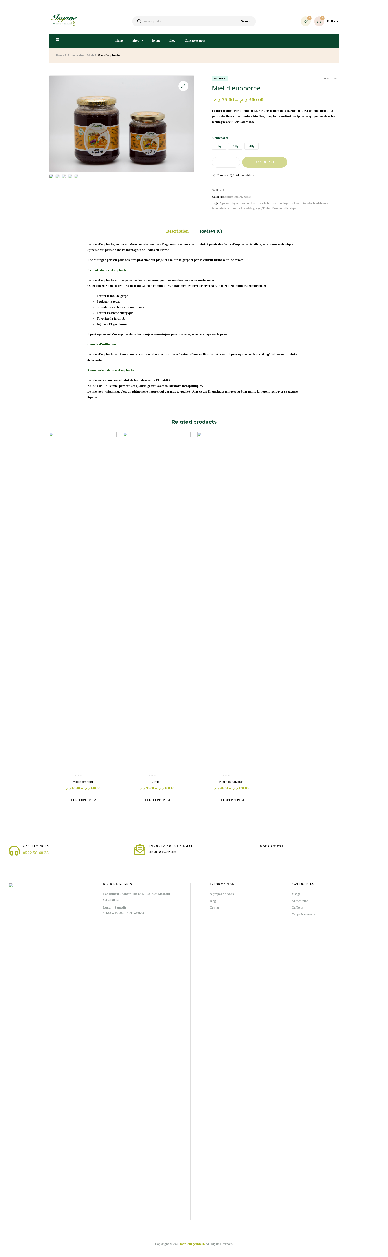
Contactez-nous (195, 40)
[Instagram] (270, 852)
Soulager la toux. (289, 203)
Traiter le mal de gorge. (246, 208)
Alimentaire (75, 55)
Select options (81, 800)
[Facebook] (262, 852)
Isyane (156, 40)
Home (119, 40)
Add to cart (264, 162)
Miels (90, 55)
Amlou (156, 781)
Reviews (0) (211, 230)
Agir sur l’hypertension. (234, 203)
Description (177, 230)
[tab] (180, 231)
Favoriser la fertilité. (264, 203)
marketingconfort (192, 1244)
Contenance (220, 138)
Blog (172, 40)
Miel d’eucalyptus (231, 781)
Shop (135, 40)
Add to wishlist (244, 175)
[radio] (219, 146)
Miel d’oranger (83, 781)
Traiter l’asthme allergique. (280, 208)
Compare (222, 175)
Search (245, 21)
